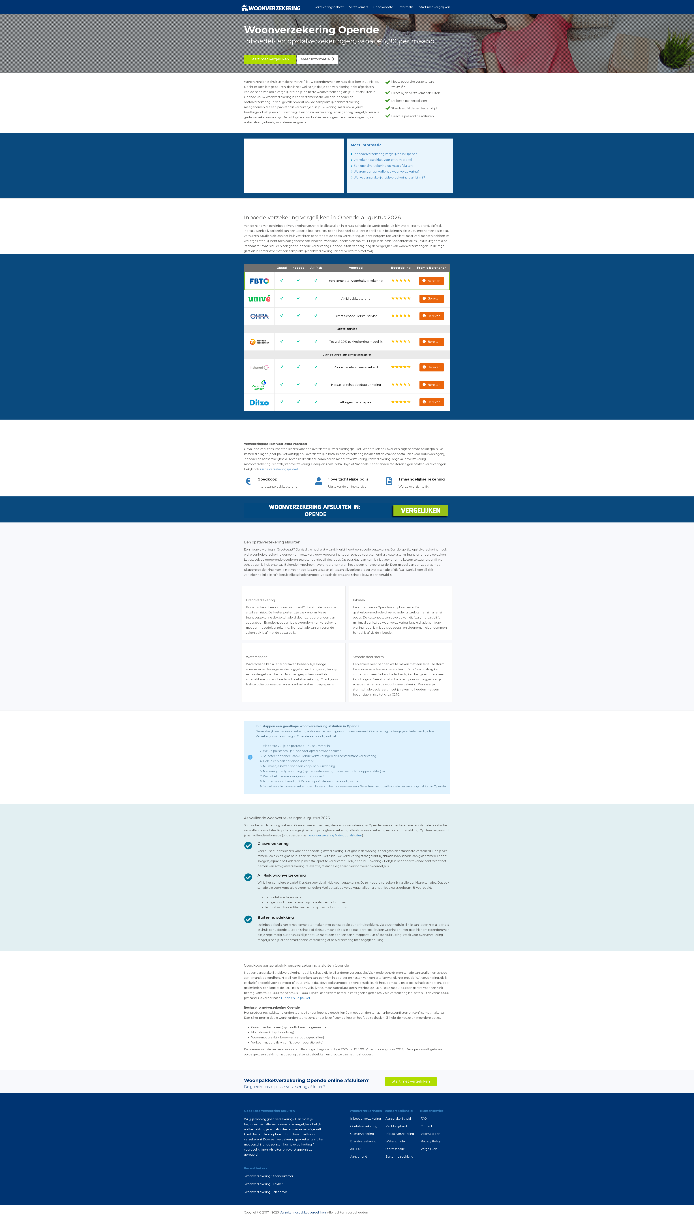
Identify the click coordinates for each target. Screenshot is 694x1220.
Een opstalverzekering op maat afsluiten (383, 165)
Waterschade (395, 1141)
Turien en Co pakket (295, 998)
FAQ (424, 1118)
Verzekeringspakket (329, 7)
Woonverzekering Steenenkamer (269, 1176)
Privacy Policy (431, 1141)
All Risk (355, 1149)
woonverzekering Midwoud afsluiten (335, 835)
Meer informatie (315, 59)
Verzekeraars (358, 7)
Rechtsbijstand (396, 1126)
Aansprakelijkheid (398, 1118)
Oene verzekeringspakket (279, 469)
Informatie (406, 7)
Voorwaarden (430, 1134)
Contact (426, 1126)
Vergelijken (429, 1149)
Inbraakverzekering (399, 1134)
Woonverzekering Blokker (264, 1184)
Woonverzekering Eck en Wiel (267, 1192)
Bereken (434, 280)
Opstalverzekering (363, 1126)
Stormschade (395, 1149)
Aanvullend (358, 1156)
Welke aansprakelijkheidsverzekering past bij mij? (389, 177)
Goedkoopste (383, 7)
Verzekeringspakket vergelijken (303, 1212)
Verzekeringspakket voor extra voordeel (383, 159)
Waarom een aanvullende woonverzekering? (386, 171)
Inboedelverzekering (365, 1118)
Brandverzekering (363, 1141)
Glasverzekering (362, 1134)
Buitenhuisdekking (399, 1156)
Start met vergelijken (434, 7)
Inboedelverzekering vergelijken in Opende (385, 154)
